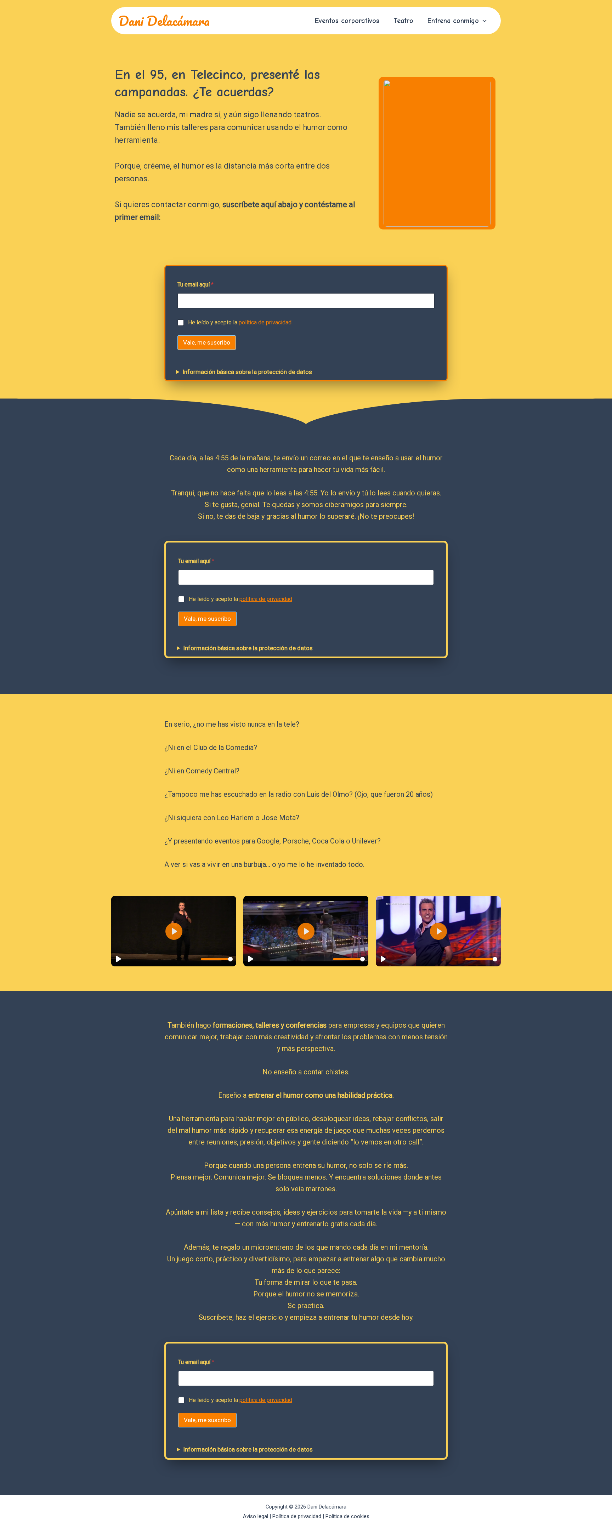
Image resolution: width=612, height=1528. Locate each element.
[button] (483, 21)
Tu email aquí (195, 284)
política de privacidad (265, 322)
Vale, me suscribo (206, 342)
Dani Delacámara (164, 21)
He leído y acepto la (239, 322)
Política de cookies (347, 1516)
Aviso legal (255, 1516)
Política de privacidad (296, 1516)
